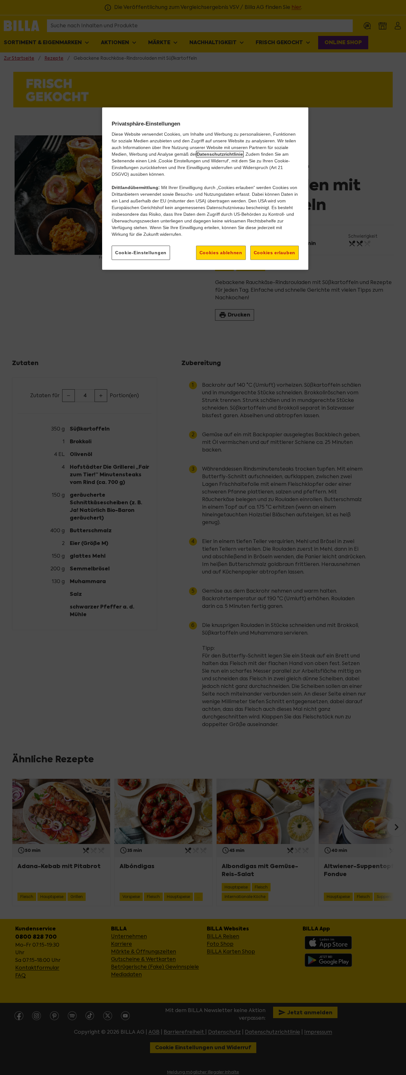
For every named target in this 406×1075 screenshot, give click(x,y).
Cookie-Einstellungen (141, 252)
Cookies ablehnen (221, 252)
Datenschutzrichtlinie (220, 154)
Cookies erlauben (274, 252)
